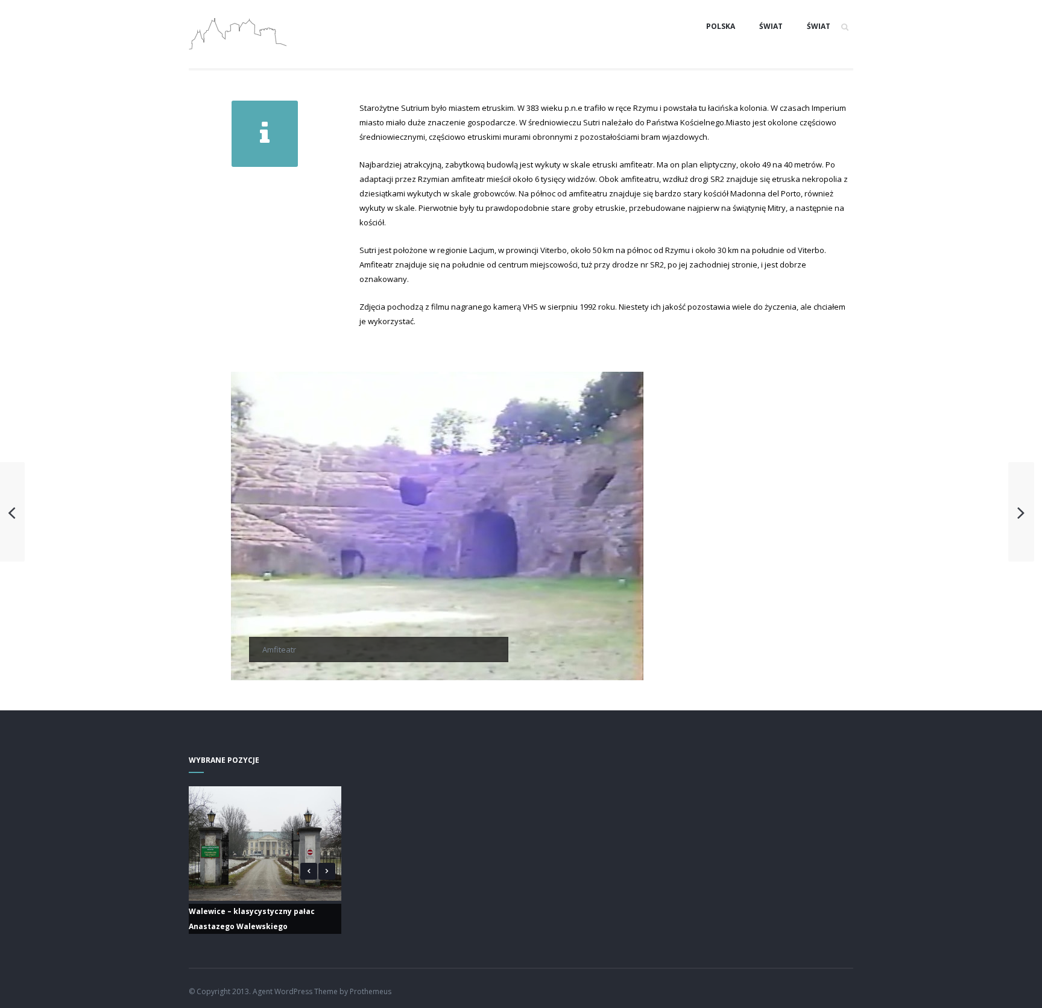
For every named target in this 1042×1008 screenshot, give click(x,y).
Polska (720, 26)
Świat (771, 26)
